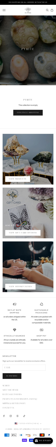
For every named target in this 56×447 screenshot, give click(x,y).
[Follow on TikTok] (24, 416)
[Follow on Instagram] (10, 416)
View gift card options (23, 232)
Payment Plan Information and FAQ (20, 399)
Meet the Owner (10, 390)
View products (17, 179)
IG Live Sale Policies (12, 394)
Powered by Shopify (40, 429)
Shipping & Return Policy (14, 403)
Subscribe (12, 376)
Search (6, 385)
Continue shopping (28, 112)
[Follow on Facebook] (4, 416)
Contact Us (8, 407)
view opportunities (20, 286)
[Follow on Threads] (17, 416)
